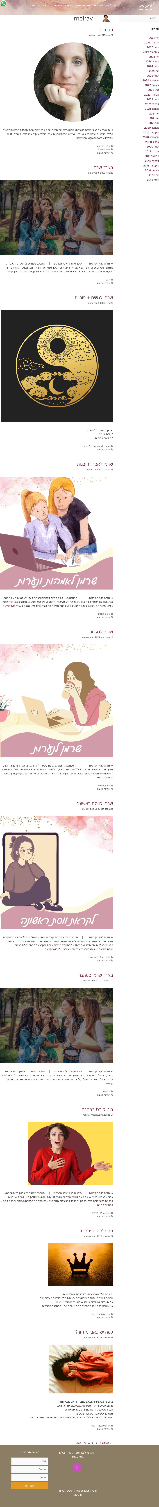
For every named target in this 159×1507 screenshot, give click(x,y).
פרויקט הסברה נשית (100, 1314)
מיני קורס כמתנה (97, 1109)
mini (107, 957)
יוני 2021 (154, 118)
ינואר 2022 (153, 99)
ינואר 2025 (153, 47)
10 (84, 1442)
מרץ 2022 (153, 89)
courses (96, 446)
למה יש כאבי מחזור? (94, 1332)
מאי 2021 (154, 123)
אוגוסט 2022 (152, 85)
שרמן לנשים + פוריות (94, 297)
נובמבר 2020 (151, 127)
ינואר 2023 (153, 75)
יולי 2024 (154, 56)
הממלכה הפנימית (97, 1231)
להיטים (87, 446)
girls (107, 613)
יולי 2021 (154, 113)
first (102, 957)
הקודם (107, 1442)
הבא (77, 1442)
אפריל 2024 (152, 61)
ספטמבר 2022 (151, 80)
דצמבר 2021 (152, 104)
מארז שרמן (103, 167)
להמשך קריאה (14, 271)
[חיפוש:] (139, 18)
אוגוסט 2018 (152, 170)
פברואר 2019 (152, 156)
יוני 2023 (154, 70)
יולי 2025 (154, 37)
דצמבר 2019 (152, 151)
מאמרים (98, 5)
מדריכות (57, 5)
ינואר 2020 (153, 146)
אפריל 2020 (152, 142)
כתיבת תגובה (103, 152)
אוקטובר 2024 (151, 52)
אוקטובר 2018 (151, 165)
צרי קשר (36, 5)
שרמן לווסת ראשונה (94, 803)
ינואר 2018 (153, 179)
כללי (107, 146)
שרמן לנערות (101, 632)
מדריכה (100, 146)
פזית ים (106, 30)
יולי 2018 (154, 175)
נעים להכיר (111, 5)
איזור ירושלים (104, 149)
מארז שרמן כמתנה (95, 975)
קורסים (68, 5)
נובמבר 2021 (152, 108)
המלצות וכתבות (83, 5)
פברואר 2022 (151, 94)
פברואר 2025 (151, 42)
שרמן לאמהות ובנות (95, 464)
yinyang (105, 446)
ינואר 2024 (153, 66)
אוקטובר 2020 (151, 132)
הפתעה (46, 5)
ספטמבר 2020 (150, 137)
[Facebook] (77, 1467)
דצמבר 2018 (152, 160)
